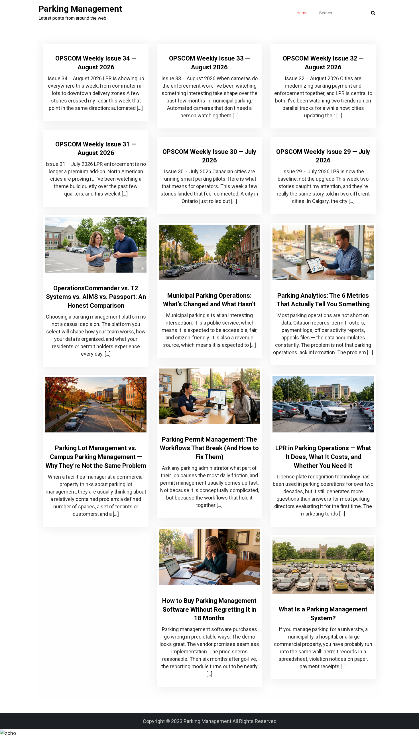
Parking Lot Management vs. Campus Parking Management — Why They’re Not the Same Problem (96, 456)
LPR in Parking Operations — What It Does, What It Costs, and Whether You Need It (323, 456)
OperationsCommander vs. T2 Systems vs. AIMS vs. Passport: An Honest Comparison (96, 297)
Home (302, 13)
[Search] (373, 12)
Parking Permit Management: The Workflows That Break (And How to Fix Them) (209, 448)
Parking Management (80, 9)
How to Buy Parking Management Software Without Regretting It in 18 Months (209, 609)
